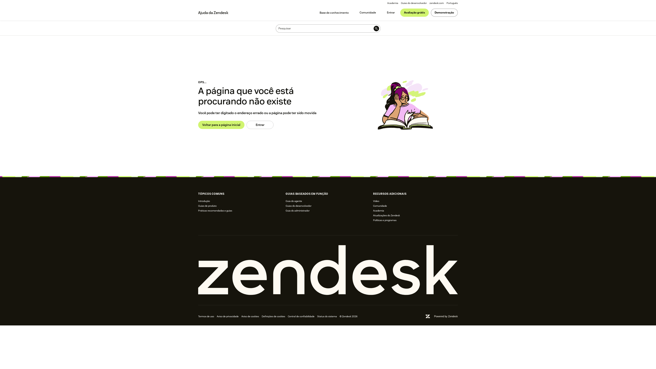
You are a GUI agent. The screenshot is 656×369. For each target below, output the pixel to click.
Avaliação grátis (414, 12)
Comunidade (368, 12)
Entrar (391, 12)
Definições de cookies (273, 316)
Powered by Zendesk (446, 316)
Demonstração (444, 12)
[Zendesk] (328, 270)
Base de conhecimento (334, 13)
